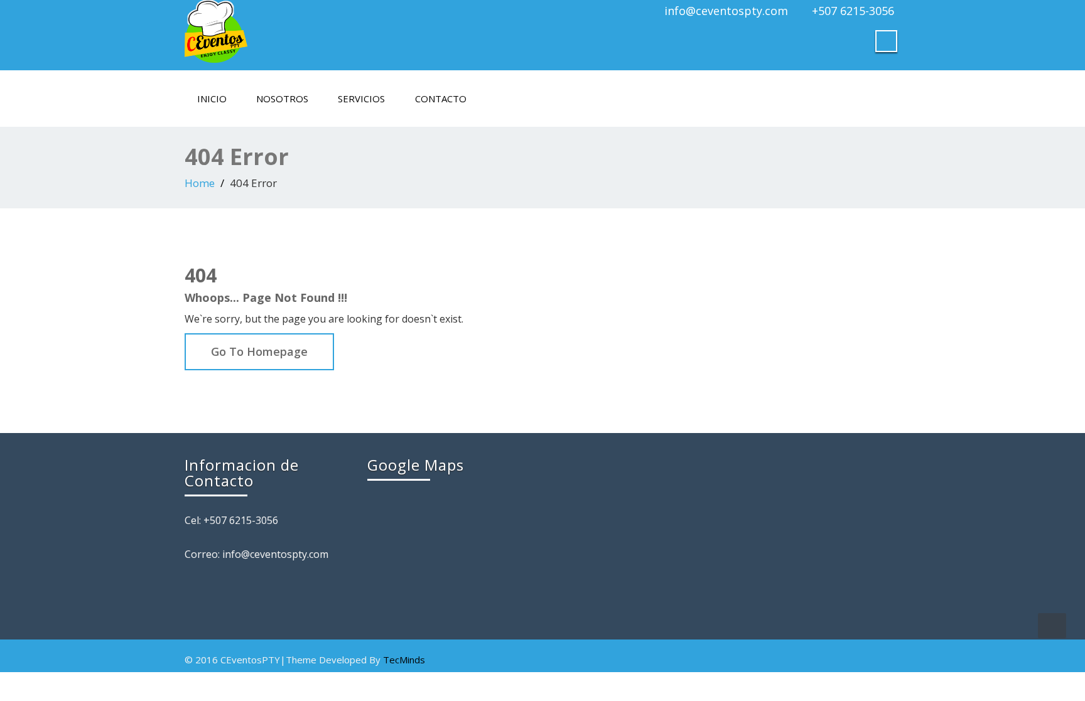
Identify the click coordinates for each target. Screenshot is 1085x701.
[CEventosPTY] (359, 31)
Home (200, 183)
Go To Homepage (259, 351)
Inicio (212, 98)
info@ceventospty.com (726, 10)
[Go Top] (1052, 625)
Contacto (441, 98)
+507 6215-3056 (853, 10)
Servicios (361, 98)
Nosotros (282, 98)
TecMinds (404, 659)
